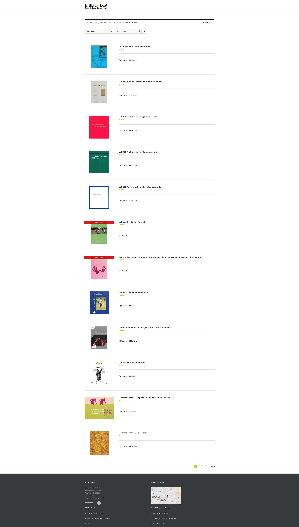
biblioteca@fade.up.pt (97, 498)
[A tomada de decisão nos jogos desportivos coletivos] (99, 337)
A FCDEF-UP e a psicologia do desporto (138, 117)
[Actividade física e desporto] (99, 443)
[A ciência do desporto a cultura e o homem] (99, 92)
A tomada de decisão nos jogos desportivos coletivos (145, 327)
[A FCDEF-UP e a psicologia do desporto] (99, 127)
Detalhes (134, 60)
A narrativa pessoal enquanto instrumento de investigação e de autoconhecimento (160, 257)
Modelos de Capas (158, 523)
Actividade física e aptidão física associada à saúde (144, 397)
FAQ (88, 523)
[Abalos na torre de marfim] (99, 373)
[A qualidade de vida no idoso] (99, 302)
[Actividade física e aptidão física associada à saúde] (99, 408)
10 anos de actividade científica (135, 46)
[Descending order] (111, 31)
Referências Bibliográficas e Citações (164, 518)
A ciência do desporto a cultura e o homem (140, 81)
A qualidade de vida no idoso (133, 292)
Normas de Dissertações (160, 513)
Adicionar (124, 60)
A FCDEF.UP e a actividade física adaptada (140, 187)
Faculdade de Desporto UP (95, 513)
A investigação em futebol (132, 222)
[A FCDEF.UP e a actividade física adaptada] (99, 197)
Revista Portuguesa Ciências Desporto (98, 518)
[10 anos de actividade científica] (99, 57)
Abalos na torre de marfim (132, 362)
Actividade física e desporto (133, 433)
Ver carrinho (208, 23)
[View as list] (144, 31)
